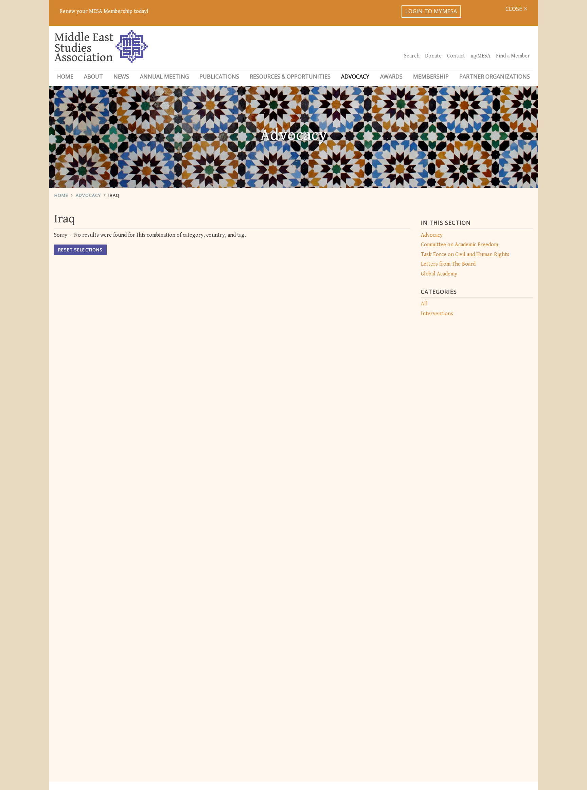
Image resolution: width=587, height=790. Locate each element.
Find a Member (513, 56)
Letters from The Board (448, 264)
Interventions (437, 313)
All (424, 304)
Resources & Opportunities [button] (290, 76)
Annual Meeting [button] (164, 76)
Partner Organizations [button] (494, 76)
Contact (456, 56)
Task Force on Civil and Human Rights (465, 254)
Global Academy (439, 274)
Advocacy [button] (355, 76)
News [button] (121, 76)
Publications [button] (219, 76)
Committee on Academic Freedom (459, 244)
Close (514, 9)
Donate (433, 56)
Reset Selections (80, 250)
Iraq (114, 195)
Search (412, 56)
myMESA (480, 56)
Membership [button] (431, 76)
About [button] (93, 76)
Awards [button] (391, 76)
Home (65, 76)
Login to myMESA (431, 11)
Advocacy (88, 195)
